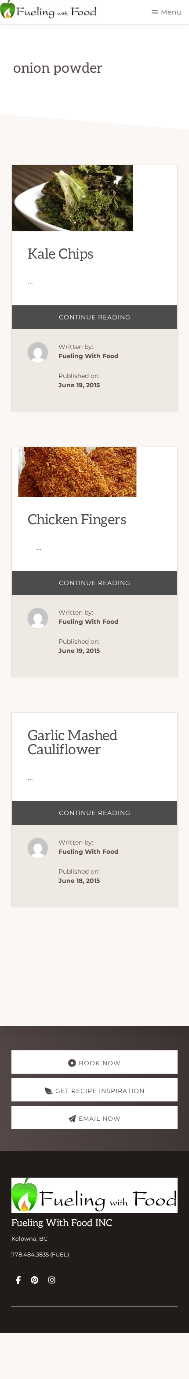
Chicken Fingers (77, 520)
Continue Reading (107, 321)
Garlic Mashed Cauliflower (72, 742)
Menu (171, 12)
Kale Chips (61, 254)
